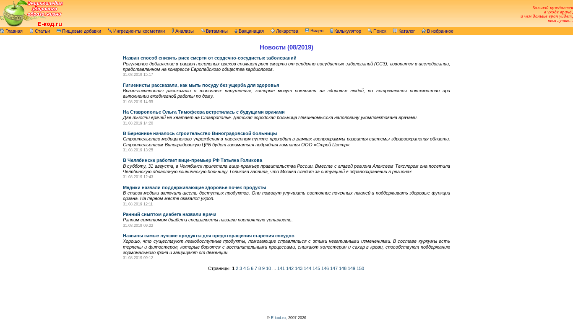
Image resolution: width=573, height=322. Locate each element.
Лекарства (286, 31)
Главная (13, 31)
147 (334, 268)
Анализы (184, 31)
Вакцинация (250, 31)
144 (307, 268)
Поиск (379, 31)
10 (268, 268)
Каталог (406, 31)
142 (290, 268)
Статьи (42, 31)
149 (351, 268)
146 (325, 268)
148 (342, 268)
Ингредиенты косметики (138, 31)
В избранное (439, 31)
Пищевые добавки (81, 31)
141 (281, 268)
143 (298, 268)
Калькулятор (347, 31)
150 (360, 268)
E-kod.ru (278, 318)
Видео (316, 30)
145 (316, 268)
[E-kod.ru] (31, 25)
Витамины (216, 31)
